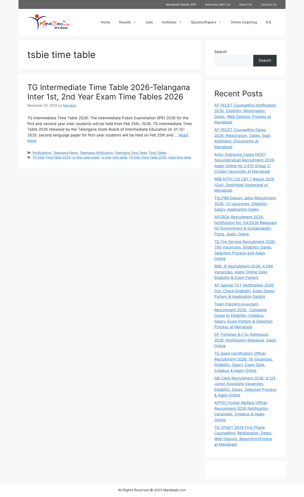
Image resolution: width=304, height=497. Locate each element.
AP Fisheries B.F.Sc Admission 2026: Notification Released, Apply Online (245, 340)
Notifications (41, 153)
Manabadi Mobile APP (181, 4)
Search (220, 51)
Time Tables (158, 153)
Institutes (169, 22)
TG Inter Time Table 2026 (51, 157)
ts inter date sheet (85, 157)
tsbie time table (179, 157)
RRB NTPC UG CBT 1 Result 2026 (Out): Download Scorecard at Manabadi (244, 185)
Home (105, 22)
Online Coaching (244, 22)
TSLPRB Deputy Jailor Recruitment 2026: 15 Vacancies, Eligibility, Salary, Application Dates (245, 204)
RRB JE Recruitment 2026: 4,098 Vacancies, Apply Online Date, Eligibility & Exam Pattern (243, 272)
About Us (245, 4)
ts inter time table (114, 157)
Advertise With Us (217, 4)
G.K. (269, 22)
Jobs (149, 22)
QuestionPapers (203, 22)
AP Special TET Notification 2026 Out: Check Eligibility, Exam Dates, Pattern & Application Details (244, 291)
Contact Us (269, 4)
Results (125, 22)
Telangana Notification (96, 153)
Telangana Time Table (131, 153)
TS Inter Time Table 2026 (147, 157)
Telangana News (65, 153)
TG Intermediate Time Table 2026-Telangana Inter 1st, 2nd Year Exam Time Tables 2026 (108, 91)
